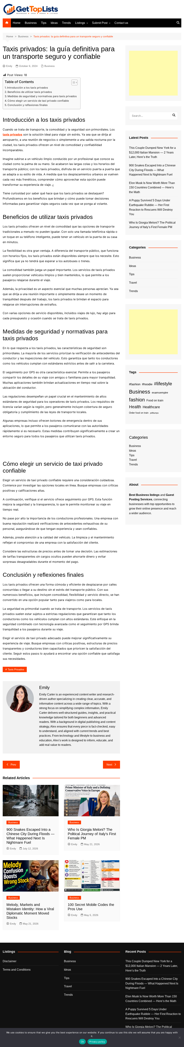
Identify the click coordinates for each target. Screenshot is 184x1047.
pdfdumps (154, 413)
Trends (66, 22)
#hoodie (147, 384)
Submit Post (99, 22)
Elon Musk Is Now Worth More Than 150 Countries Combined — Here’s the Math (152, 187)
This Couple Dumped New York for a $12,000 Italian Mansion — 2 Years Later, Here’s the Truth (152, 152)
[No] (179, 1037)
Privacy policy (97, 1041)
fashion (137, 399)
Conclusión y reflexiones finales (28, 104)
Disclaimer (9, 961)
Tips (43, 22)
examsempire (160, 392)
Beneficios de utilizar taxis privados (30, 91)
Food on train (154, 400)
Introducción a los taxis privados (27, 87)
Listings (80, 22)
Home (16, 22)
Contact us (121, 22)
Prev (13, 764)
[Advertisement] (153, 73)
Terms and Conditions (17, 969)
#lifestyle (163, 383)
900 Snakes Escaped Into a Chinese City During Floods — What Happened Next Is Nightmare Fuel (152, 170)
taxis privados (16, 669)
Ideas (54, 22)
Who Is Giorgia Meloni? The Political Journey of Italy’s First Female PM (92, 834)
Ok (82, 1041)
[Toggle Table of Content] (73, 82)
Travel (133, 282)
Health (135, 406)
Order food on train (138, 412)
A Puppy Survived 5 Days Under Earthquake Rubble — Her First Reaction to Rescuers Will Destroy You (151, 207)
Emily (9, 66)
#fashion (134, 384)
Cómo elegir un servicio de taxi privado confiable (38, 100)
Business (31, 22)
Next (109, 764)
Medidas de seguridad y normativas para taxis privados (42, 96)
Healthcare (151, 407)
